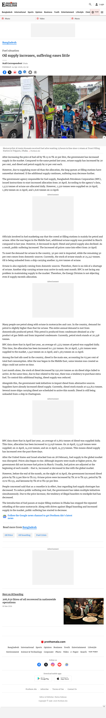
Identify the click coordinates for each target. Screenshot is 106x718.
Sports (31, 12)
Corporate (49, 652)
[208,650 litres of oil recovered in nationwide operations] (84, 611)
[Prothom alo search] (90, 4)
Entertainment (67, 12)
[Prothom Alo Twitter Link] (47, 664)
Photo (58, 652)
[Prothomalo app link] (43, 678)
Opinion (38, 12)
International (20, 12)
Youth (56, 12)
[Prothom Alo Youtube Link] (60, 664)
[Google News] (66, 665)
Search (83, 652)
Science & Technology (31, 652)
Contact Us (72, 689)
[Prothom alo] (9, 4)
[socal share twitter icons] (10, 74)
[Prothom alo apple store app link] (63, 678)
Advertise (44, 689)
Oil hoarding (24, 535)
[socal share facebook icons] (4, 74)
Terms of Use (58, 689)
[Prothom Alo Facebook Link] (40, 664)
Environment (12, 652)
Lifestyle (80, 12)
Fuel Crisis (41, 535)
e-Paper (74, 652)
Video (66, 652)
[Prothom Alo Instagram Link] (54, 664)
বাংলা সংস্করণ (93, 652)
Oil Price (9, 535)
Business (48, 12)
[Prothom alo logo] (53, 642)
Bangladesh (7, 12)
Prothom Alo (31, 689)
